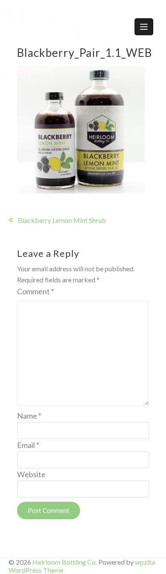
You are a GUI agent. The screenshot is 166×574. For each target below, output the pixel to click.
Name (29, 415)
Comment (35, 291)
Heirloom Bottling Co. (64, 562)
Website (31, 474)
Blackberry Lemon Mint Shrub (62, 220)
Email (28, 445)
